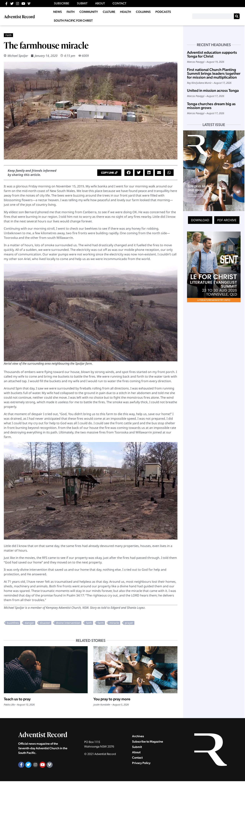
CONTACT (119, 3)
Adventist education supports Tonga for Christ (212, 54)
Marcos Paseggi (195, 61)
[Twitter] (12, 3)
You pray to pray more (111, 699)
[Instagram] (17, 3)
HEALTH (125, 12)
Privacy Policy (141, 763)
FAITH (71, 12)
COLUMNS (143, 12)
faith (89, 623)
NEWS (57, 12)
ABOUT (100, 3)
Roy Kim (191, 83)
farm (101, 623)
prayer (129, 623)
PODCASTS (163, 12)
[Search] (237, 16)
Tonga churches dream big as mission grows (211, 106)
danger (29, 623)
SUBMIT (82, 3)
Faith (8, 35)
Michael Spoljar (17, 56)
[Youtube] (23, 3)
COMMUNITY (88, 12)
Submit (137, 747)
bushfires (13, 623)
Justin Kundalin (101, 704)
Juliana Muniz (204, 83)
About (136, 752)
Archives (138, 736)
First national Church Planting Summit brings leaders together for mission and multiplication (213, 73)
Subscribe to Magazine (147, 741)
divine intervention (68, 623)
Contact (137, 757)
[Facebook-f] (6, 3)
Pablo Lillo (9, 704)
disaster (45, 623)
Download (200, 220)
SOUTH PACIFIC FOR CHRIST (73, 20)
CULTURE (109, 12)
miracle (114, 623)
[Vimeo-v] (28, 3)
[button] (109, 172)
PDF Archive (226, 220)
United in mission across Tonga (213, 90)
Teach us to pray (17, 699)
